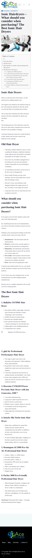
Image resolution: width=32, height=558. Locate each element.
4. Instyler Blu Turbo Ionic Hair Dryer (15, 79)
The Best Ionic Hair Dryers (10, 69)
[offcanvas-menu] (29, 5)
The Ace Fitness (5, 553)
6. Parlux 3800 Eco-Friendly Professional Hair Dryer (17, 86)
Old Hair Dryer (7, 63)
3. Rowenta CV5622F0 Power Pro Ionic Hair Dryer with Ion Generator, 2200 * (16, 76)
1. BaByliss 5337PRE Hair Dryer (14, 71)
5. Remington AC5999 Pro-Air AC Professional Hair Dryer (14, 82)
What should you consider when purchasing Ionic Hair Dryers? (16, 66)
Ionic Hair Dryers (8, 61)
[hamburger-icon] (20, 5)
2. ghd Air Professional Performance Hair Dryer (17, 73)
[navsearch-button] (24, 5)
